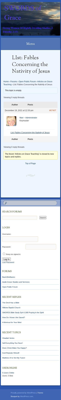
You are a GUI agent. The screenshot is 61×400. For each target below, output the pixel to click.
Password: (6, 247)
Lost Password (8, 262)
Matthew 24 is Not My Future (13, 358)
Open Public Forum (27, 81)
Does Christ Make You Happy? (14, 348)
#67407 (52, 110)
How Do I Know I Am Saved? (13, 317)
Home (6, 81)
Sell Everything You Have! (12, 343)
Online (8, 373)
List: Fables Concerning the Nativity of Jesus (30, 132)
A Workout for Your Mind (11, 322)
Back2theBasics (8, 277)
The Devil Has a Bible (10, 303)
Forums (13, 81)
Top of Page (30, 163)
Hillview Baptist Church (11, 308)
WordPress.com (26, 396)
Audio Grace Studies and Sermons (16, 282)
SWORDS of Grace (22, 13)
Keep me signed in (13, 254)
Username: (6, 234)
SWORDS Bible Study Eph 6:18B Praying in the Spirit (23, 313)
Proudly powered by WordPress (23, 393)
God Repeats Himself (10, 353)
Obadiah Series (8, 338)
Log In (6, 259)
